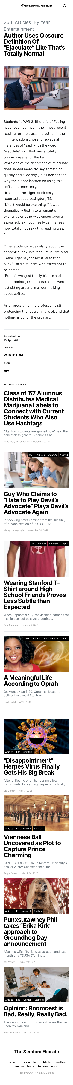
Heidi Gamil (10, 701)
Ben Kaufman (11, 625)
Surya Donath (11, 873)
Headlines (60, 1062)
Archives (43, 1066)
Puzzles (19, 1066)
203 (27, 638)
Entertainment (19, 29)
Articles (23, 22)
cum (6, 370)
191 (33, 543)
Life (18, 751)
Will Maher (9, 961)
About (54, 1066)
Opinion (27, 999)
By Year (42, 22)
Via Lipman (9, 790)
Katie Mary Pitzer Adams (17, 441)
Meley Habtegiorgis (14, 530)
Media (31, 1066)
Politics (38, 911)
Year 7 (64, 543)
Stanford (52, 454)
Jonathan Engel (13, 354)
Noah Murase (11, 1032)
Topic (36, 1062)
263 (8, 22)
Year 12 (64, 454)
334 (31, 454)
